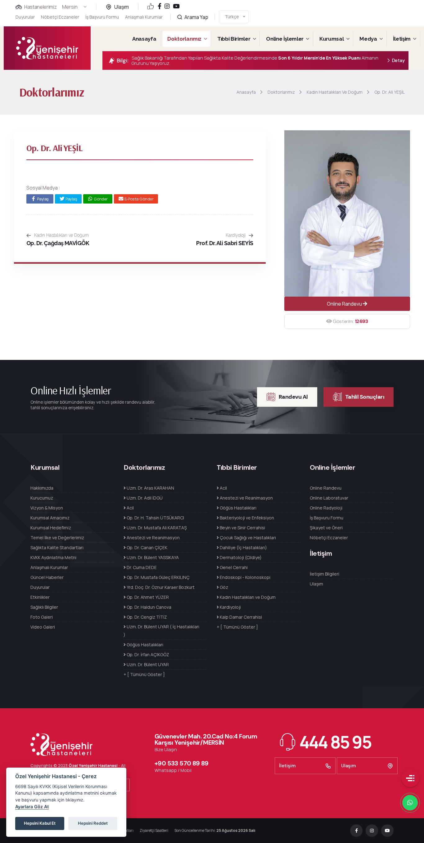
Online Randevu (345, 303)
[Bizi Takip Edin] (159, 6)
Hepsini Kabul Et (40, 823)
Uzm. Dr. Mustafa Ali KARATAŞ (156, 528)
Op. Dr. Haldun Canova (148, 607)
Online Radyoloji (326, 508)
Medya (368, 39)
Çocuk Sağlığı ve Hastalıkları (247, 537)
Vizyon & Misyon (46, 508)
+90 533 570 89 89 (182, 763)
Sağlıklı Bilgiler (44, 607)
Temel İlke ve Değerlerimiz (57, 537)
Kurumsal (331, 39)
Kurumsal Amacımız (50, 518)
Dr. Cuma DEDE (141, 567)
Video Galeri (42, 627)
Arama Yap (195, 17)
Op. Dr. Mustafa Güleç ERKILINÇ (158, 577)
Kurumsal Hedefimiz (50, 528)
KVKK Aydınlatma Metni (53, 557)
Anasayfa (144, 39)
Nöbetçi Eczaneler (60, 17)
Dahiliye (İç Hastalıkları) (243, 547)
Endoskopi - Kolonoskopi (244, 577)
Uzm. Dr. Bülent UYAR (147, 664)
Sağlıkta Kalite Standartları (56, 547)
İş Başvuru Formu (102, 17)
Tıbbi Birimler (233, 39)
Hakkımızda (41, 488)
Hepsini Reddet (93, 823)
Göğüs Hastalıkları (144, 645)
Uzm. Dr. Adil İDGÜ (144, 498)
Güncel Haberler (47, 577)
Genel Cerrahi (233, 567)
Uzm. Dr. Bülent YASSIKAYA (152, 557)
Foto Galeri (41, 617)
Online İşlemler (285, 39)
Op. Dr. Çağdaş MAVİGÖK (57, 243)
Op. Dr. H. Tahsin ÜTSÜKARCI (155, 518)
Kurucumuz (41, 498)
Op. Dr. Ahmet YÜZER (147, 597)
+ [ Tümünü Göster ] (144, 674)
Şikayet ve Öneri (326, 528)
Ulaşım (121, 7)
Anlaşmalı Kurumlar (144, 17)
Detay (398, 60)
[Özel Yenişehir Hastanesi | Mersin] (47, 48)
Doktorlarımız (184, 39)
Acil (130, 508)
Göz (223, 587)
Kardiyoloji (236, 235)
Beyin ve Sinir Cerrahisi (242, 528)
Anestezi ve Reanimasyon (153, 537)
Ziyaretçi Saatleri (154, 830)
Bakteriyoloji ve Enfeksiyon (246, 518)
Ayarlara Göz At (32, 806)
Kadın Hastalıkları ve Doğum (61, 235)
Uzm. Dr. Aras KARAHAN (150, 488)
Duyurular (25, 17)
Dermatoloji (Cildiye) (240, 557)
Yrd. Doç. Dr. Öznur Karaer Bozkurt (160, 587)
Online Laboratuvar (329, 498)
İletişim (402, 39)
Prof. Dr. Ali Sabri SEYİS (224, 243)
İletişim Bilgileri (324, 574)
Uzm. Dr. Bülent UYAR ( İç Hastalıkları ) (161, 631)
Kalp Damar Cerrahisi (240, 617)
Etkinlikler (40, 597)
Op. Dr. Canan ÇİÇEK (146, 547)
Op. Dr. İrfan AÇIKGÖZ (147, 654)
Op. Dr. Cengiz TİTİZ (146, 617)
